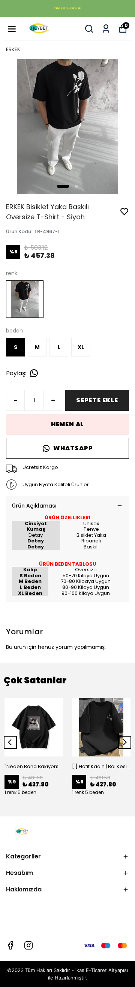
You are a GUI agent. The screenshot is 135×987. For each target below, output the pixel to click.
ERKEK (13, 49)
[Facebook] (10, 945)
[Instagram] (28, 945)
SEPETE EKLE (97, 400)
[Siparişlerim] (106, 28)
